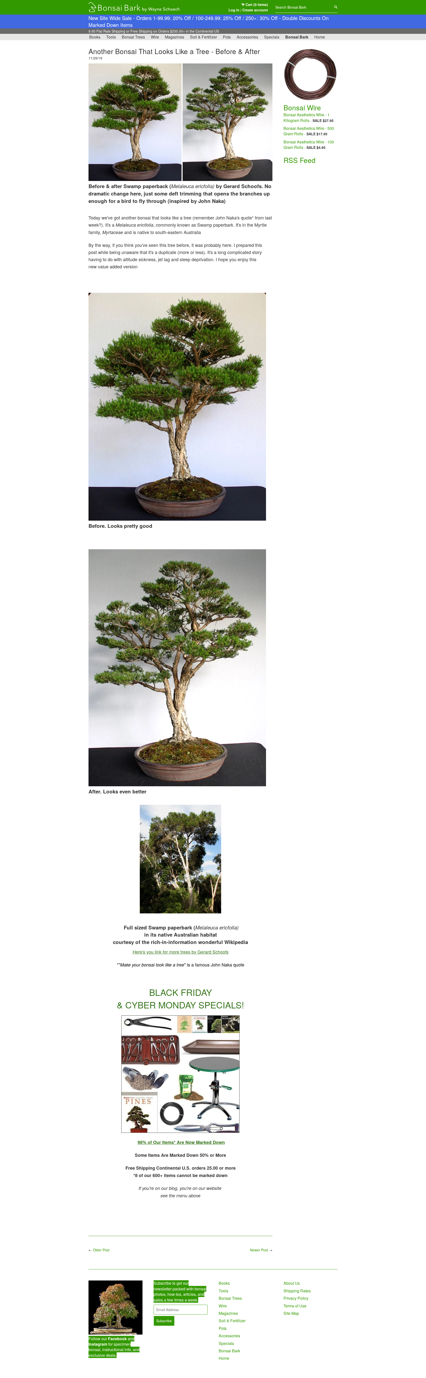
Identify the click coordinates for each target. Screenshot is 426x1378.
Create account (255, 9)
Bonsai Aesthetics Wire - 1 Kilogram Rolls (307, 117)
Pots (227, 37)
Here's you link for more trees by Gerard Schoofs (181, 951)
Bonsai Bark (296, 37)
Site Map (291, 1313)
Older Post (101, 1249)
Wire (155, 37)
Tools (111, 37)
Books (94, 37)
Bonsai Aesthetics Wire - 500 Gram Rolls (309, 131)
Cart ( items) (256, 4)
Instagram (98, 1344)
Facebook (117, 1338)
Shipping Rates (297, 1291)
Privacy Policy (296, 1298)
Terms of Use (295, 1306)
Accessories (247, 37)
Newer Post (259, 1249)
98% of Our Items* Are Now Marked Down (181, 1142)
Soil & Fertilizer (203, 37)
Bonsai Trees (133, 37)
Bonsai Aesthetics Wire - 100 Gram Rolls (309, 144)
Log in (234, 9)
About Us (292, 1283)
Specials (271, 37)
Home (319, 37)
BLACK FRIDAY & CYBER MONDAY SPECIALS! (180, 998)
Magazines (174, 37)
